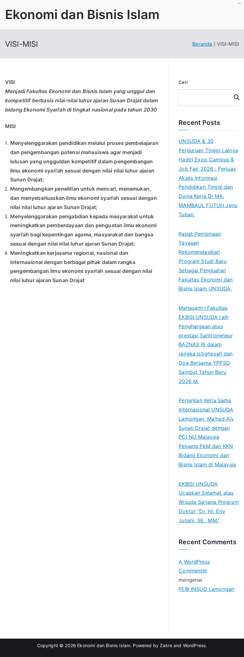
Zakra (166, 645)
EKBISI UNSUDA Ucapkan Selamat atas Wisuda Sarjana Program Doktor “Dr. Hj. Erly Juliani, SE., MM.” (209, 502)
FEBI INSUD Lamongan (206, 589)
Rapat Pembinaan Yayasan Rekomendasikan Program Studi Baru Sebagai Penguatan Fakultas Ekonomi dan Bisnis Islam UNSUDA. (206, 261)
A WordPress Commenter (194, 566)
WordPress (194, 645)
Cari (183, 82)
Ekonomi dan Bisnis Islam (82, 14)
